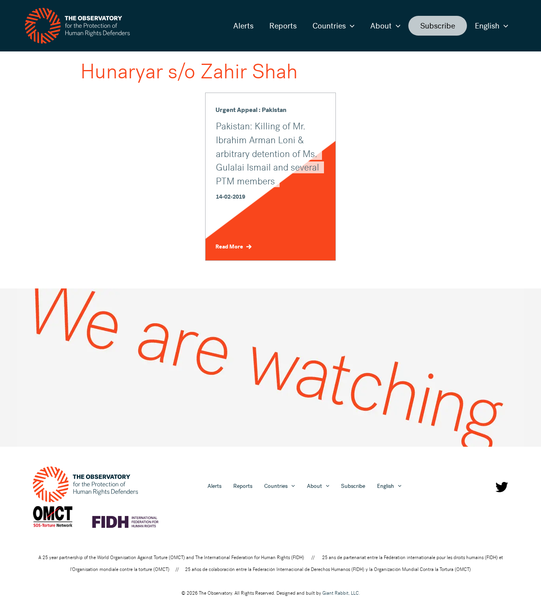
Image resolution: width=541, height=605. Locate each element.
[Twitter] (501, 487)
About (381, 25)
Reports (283, 25)
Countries (329, 25)
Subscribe (437, 25)
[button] (350, 26)
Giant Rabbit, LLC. (341, 593)
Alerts (243, 25)
